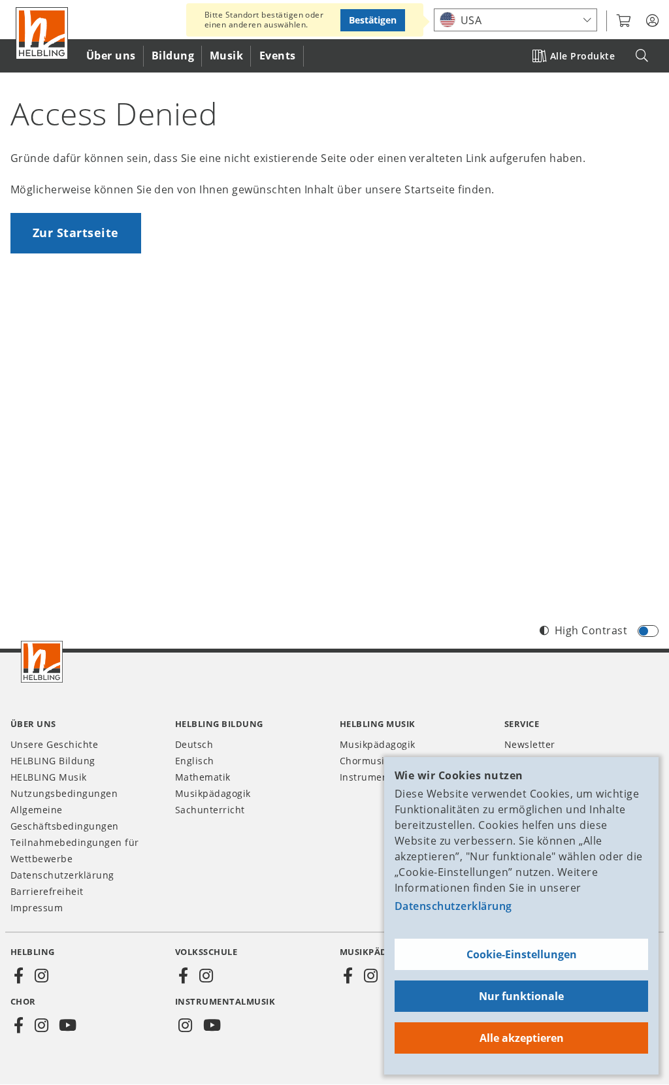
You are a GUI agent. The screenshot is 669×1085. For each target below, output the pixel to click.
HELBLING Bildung (52, 760)
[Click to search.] (641, 55)
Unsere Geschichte (54, 744)
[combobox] (515, 19)
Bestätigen (373, 20)
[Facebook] (18, 976)
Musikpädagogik (213, 793)
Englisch (194, 760)
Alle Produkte (582, 56)
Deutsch (194, 744)
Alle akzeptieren (522, 1038)
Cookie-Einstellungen (521, 954)
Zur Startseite (76, 232)
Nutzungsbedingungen (64, 793)
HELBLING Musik (48, 777)
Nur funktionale (521, 996)
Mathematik (203, 777)
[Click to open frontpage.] (42, 33)
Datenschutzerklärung (453, 906)
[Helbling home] (42, 662)
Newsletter (529, 744)
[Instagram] (41, 976)
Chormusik (364, 760)
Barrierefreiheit (47, 891)
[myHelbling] (652, 21)
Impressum (36, 907)
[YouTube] (68, 1025)
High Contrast (591, 630)
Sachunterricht (210, 809)
